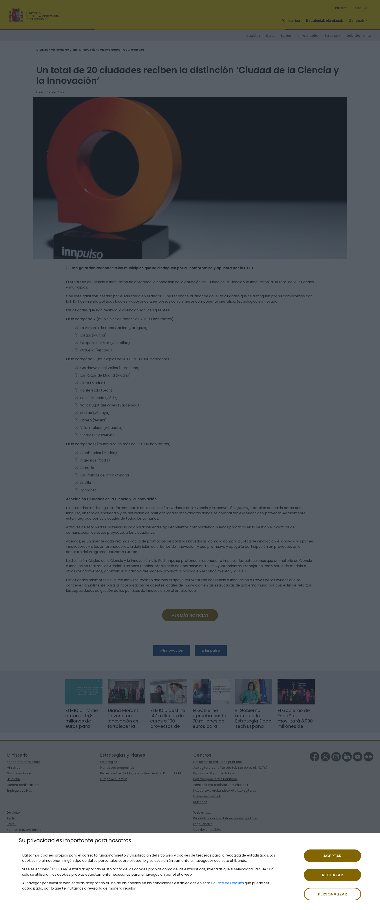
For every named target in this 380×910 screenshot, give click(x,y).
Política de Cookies (227, 883)
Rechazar (332, 875)
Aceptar (332, 856)
